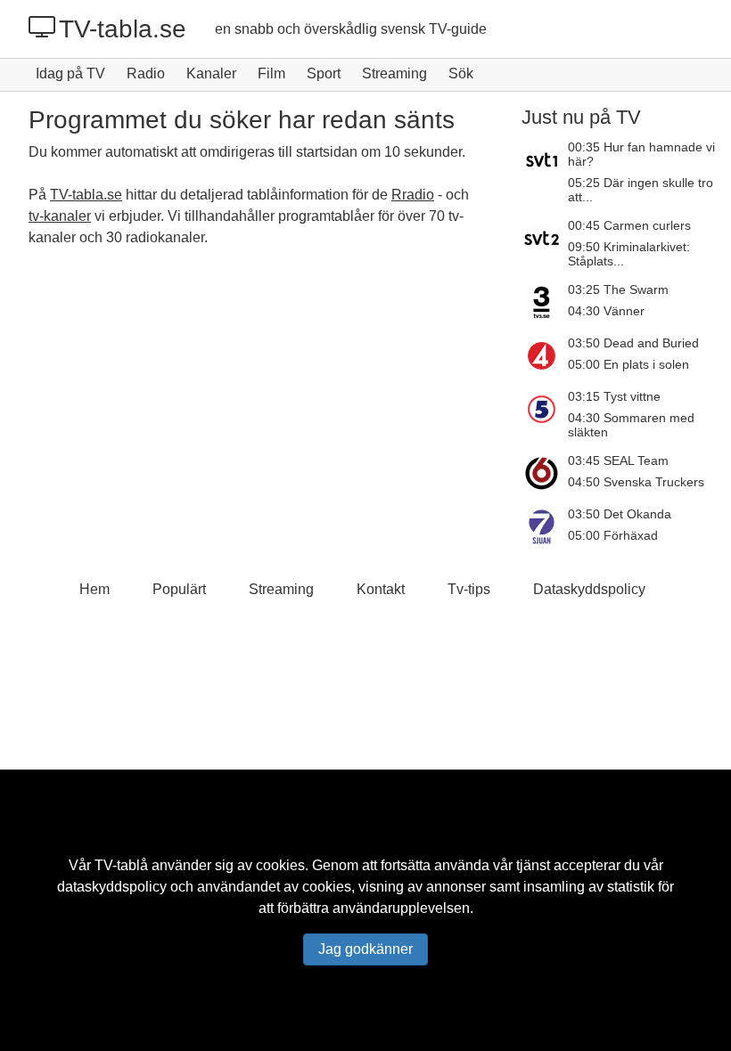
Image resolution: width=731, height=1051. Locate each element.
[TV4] (545, 355)
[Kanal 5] (545, 414)
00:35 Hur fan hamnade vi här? (641, 154)
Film (271, 73)
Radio (146, 73)
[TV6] (545, 473)
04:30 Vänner (606, 311)
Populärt (179, 589)
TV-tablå (121, 865)
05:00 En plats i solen (628, 364)
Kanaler (211, 73)
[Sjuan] (545, 526)
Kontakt (381, 589)
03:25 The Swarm (618, 289)
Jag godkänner (365, 949)
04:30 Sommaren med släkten (631, 425)
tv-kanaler (60, 216)
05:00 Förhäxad (613, 535)
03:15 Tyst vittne (614, 396)
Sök (460, 73)
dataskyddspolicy (112, 886)
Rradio (412, 194)
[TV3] (545, 302)
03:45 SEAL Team (618, 460)
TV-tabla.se (122, 29)
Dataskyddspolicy (589, 589)
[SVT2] (545, 243)
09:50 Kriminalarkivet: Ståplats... (629, 254)
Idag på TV (70, 73)
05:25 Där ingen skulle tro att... (640, 189)
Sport (324, 73)
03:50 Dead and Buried (633, 343)
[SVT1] (545, 172)
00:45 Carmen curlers (629, 225)
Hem (94, 589)
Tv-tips (469, 589)
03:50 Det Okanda (619, 514)
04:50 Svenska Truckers (636, 482)
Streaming (394, 73)
